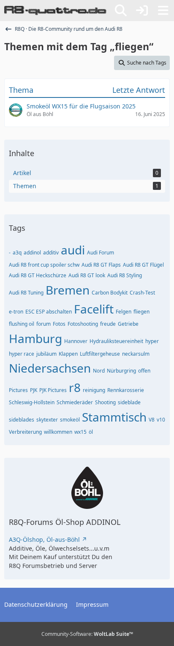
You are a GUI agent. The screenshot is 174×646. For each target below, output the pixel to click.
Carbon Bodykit (110, 292)
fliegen (141, 311)
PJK (33, 390)
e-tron (16, 311)
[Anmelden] (141, 10)
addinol (32, 252)
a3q (17, 252)
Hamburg (35, 338)
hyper (152, 341)
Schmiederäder (75, 402)
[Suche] (120, 10)
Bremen (68, 290)
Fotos (59, 323)
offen (144, 370)
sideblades (21, 419)
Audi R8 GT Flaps (101, 264)
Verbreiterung (25, 431)
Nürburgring (121, 370)
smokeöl (70, 419)
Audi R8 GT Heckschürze (37, 275)
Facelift (94, 309)
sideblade (129, 402)
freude (108, 323)
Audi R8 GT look (86, 275)
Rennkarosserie (125, 390)
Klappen (68, 353)
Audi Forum (100, 252)
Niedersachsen (50, 368)
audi (73, 250)
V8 (152, 419)
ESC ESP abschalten (48, 311)
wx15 (80, 431)
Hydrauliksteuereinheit (116, 341)
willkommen (58, 431)
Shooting (105, 402)
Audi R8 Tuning (26, 292)
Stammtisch (114, 417)
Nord (99, 370)
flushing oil (21, 323)
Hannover (75, 341)
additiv (51, 252)
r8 (75, 387)
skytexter (47, 419)
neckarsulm (136, 353)
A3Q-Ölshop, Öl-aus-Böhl (44, 539)
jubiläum (46, 353)
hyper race (21, 353)
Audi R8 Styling (124, 275)
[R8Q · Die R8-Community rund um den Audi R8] (55, 10)
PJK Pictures (53, 390)
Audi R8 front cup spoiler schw (44, 264)
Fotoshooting (83, 323)
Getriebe (128, 323)
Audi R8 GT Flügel (143, 264)
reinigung (94, 390)
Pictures (18, 390)
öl (91, 431)
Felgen (123, 311)
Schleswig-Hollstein (31, 402)
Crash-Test (142, 292)
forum (43, 323)
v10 (161, 419)
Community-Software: (87, 634)
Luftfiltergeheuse (100, 353)
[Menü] (163, 10)
